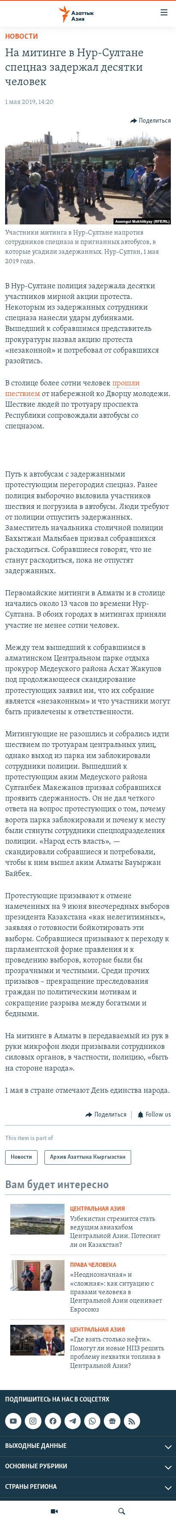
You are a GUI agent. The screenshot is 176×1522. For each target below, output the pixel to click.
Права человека (93, 1265)
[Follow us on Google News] (112, 1421)
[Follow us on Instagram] (33, 1421)
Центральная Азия (97, 1209)
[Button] (150, 120)
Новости (21, 37)
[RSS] (132, 1421)
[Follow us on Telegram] (73, 1421)
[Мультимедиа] (54, 1511)
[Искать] (122, 1511)
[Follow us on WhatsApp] (92, 1421)
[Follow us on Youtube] (13, 1421)
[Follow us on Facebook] (53, 1421)
